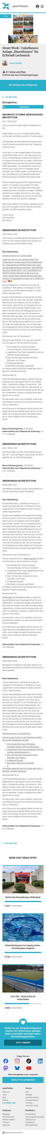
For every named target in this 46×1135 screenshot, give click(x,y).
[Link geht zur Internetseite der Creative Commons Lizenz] (3, 1132)
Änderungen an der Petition (19, 230)
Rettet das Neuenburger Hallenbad (23, 897)
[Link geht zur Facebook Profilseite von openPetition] (5, 1061)
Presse (5, 1100)
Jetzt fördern (23, 1043)
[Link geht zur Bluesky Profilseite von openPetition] (17, 1068)
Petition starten (8, 1119)
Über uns (6, 1092)
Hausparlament (31, 1100)
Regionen (6, 1125)
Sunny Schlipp (16, 63)
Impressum (30, 1122)
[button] (37, 6)
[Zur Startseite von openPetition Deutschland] (15, 6)
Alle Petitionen (8, 1117)
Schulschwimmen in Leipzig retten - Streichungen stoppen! (23, 947)
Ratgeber (6, 1114)
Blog (4, 1097)
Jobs (4, 1095)
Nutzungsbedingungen (34, 1117)
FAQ (27, 1092)
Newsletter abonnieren (23, 1080)
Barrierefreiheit (31, 1125)
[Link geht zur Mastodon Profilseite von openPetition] (5, 1068)
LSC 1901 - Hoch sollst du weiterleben (23, 998)
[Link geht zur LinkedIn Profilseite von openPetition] (40, 1061)
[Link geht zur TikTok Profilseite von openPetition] (28, 1061)
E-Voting (28, 1103)
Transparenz (30, 1114)
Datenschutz (30, 1119)
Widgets (28, 1095)
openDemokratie (32, 1097)
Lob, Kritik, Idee (9, 1103)
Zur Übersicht (11, 97)
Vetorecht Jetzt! (31, 1105)
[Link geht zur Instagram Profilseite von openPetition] (17, 1061)
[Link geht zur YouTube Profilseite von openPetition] (28, 1068)
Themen (5, 1122)
